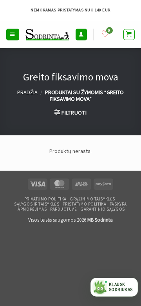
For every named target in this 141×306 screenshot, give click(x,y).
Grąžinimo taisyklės (92, 199)
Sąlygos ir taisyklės (36, 204)
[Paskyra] (81, 34)
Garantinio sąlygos (102, 209)
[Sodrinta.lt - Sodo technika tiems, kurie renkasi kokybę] (47, 34)
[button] (12, 34)
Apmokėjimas (32, 209)
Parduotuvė (63, 209)
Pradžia (27, 92)
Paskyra (118, 204)
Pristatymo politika (84, 204)
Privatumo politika (45, 199)
